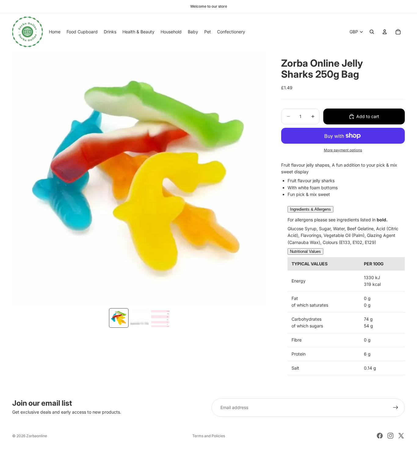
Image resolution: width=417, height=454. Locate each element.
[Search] (372, 32)
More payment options (343, 150)
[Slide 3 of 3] (160, 318)
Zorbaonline (36, 436)
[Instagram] (390, 435)
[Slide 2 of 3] (139, 318)
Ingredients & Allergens (310, 209)
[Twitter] (401, 435)
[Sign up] (395, 407)
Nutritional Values (305, 251)
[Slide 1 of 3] (119, 318)
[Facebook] (379, 435)
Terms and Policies (208, 436)
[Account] (384, 32)
